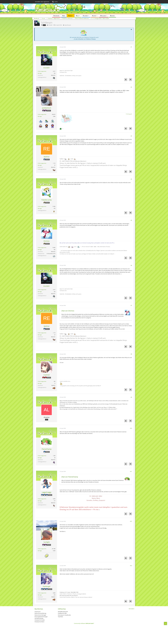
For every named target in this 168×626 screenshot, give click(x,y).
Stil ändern (131, 609)
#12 (131, 521)
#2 (131, 87)
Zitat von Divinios (67, 311)
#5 (131, 220)
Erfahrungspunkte (42, 71)
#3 (131, 136)
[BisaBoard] (84, 8)
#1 (131, 47)
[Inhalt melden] (125, 79)
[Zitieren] (130, 79)
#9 (131, 397)
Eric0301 (50, 25)
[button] (131, 29)
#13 (131, 565)
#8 (131, 354)
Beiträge (40, 73)
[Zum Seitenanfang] (165, 623)
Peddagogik (129, 114)
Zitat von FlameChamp (69, 477)
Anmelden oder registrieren (42, 1)
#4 (131, 179)
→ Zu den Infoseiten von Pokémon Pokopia (84, 39)
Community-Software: (84, 623)
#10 (131, 428)
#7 (131, 305)
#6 (131, 265)
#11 (131, 471)
